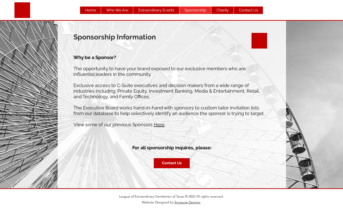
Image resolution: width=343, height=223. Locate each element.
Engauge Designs (187, 202)
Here (159, 124)
